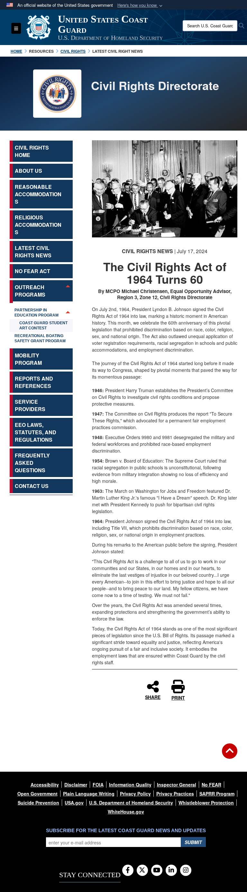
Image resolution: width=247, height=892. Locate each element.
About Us (28, 170)
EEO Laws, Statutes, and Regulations (35, 432)
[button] (140, 5)
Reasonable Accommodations (38, 194)
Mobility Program (28, 359)
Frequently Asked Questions (32, 463)
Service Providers (30, 405)
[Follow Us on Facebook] (127, 870)
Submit (193, 842)
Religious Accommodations (38, 225)
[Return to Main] (229, 755)
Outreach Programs (30, 290)
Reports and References (34, 382)
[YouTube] (156, 870)
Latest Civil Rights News (33, 251)
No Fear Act (32, 271)
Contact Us (32, 486)
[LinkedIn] (171, 870)
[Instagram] (185, 870)
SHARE (152, 697)
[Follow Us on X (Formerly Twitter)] (142, 870)
